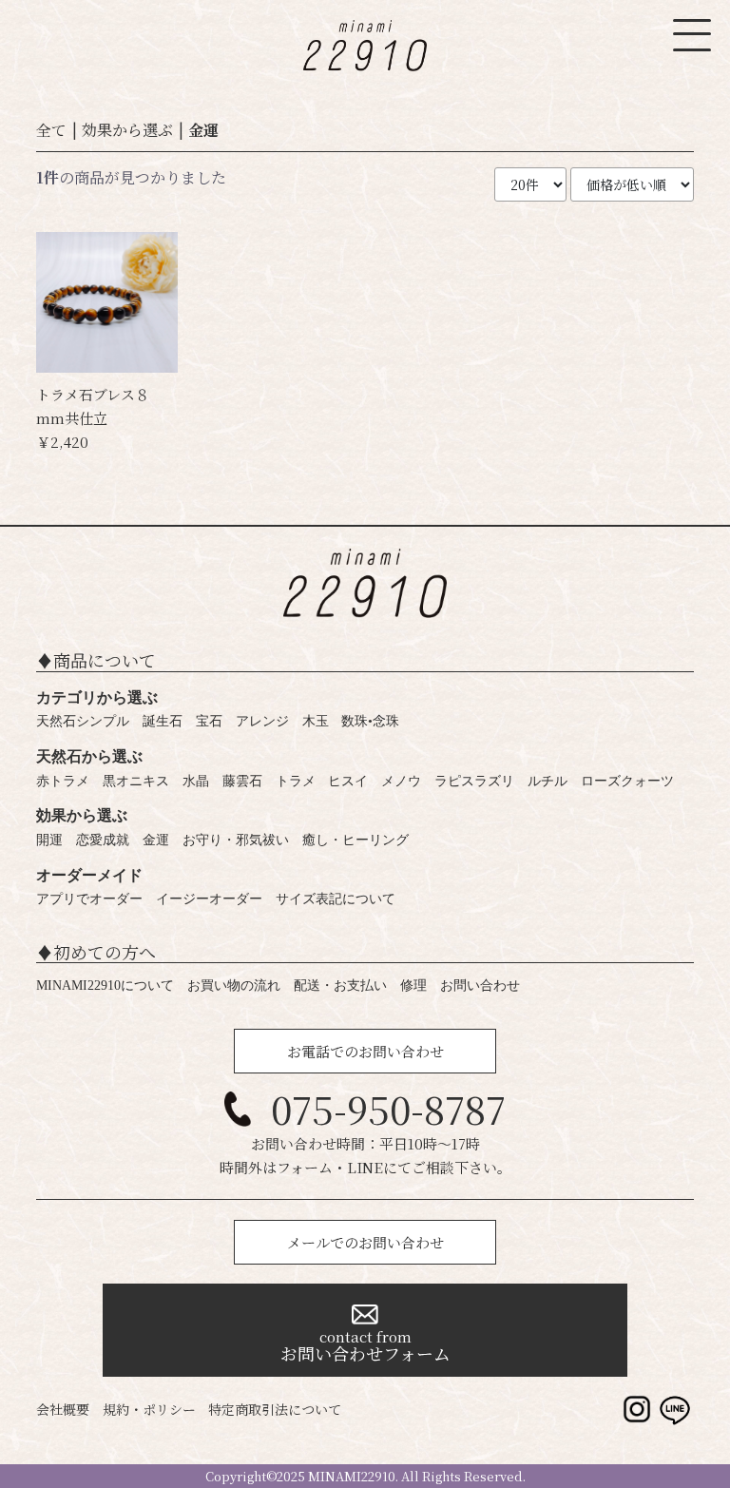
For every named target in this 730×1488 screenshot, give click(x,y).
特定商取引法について (274, 1409)
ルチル (547, 781)
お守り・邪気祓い (235, 840)
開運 (49, 840)
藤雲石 (242, 781)
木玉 (315, 721)
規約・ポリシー (149, 1409)
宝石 (209, 721)
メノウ (401, 781)
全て (51, 130)
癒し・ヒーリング (355, 840)
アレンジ (262, 721)
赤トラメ (62, 781)
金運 (203, 130)
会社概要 (62, 1409)
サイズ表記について (335, 899)
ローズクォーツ (627, 781)
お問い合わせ (480, 985)
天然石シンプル (82, 721)
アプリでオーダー (89, 899)
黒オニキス (136, 781)
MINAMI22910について (105, 985)
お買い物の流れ (233, 985)
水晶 (195, 781)
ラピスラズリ (474, 781)
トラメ (296, 781)
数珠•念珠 (370, 721)
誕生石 (162, 721)
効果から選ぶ (127, 130)
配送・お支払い (340, 985)
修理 (413, 985)
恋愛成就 (102, 840)
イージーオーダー (209, 899)
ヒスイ (348, 781)
